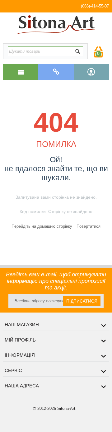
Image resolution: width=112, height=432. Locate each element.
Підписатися (81, 301)
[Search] (77, 51)
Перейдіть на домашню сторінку (42, 226)
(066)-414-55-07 (95, 6)
